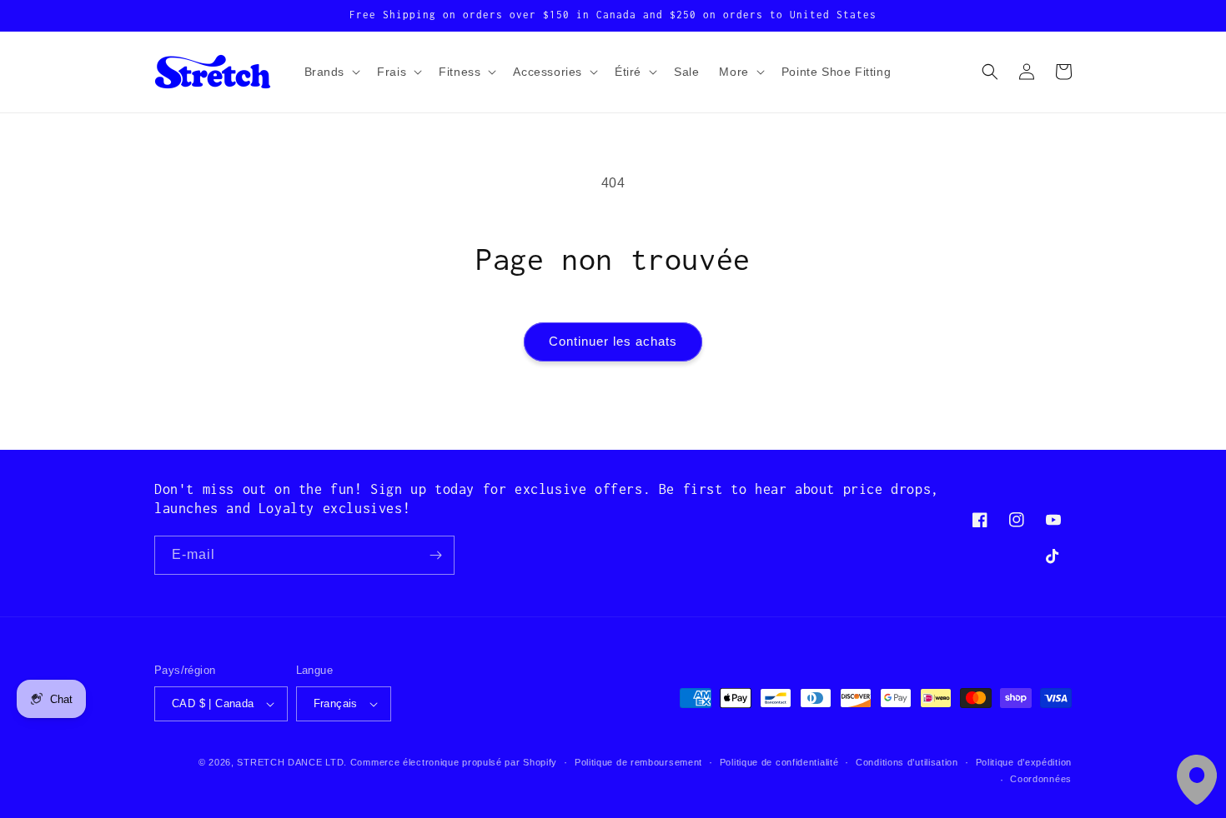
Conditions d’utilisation (907, 762)
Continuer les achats (613, 341)
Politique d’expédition (1024, 762)
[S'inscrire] (435, 555)
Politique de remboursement (638, 762)
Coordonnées (1041, 779)
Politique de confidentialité (779, 762)
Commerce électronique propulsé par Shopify (453, 762)
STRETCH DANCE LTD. (292, 762)
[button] (331, 71)
